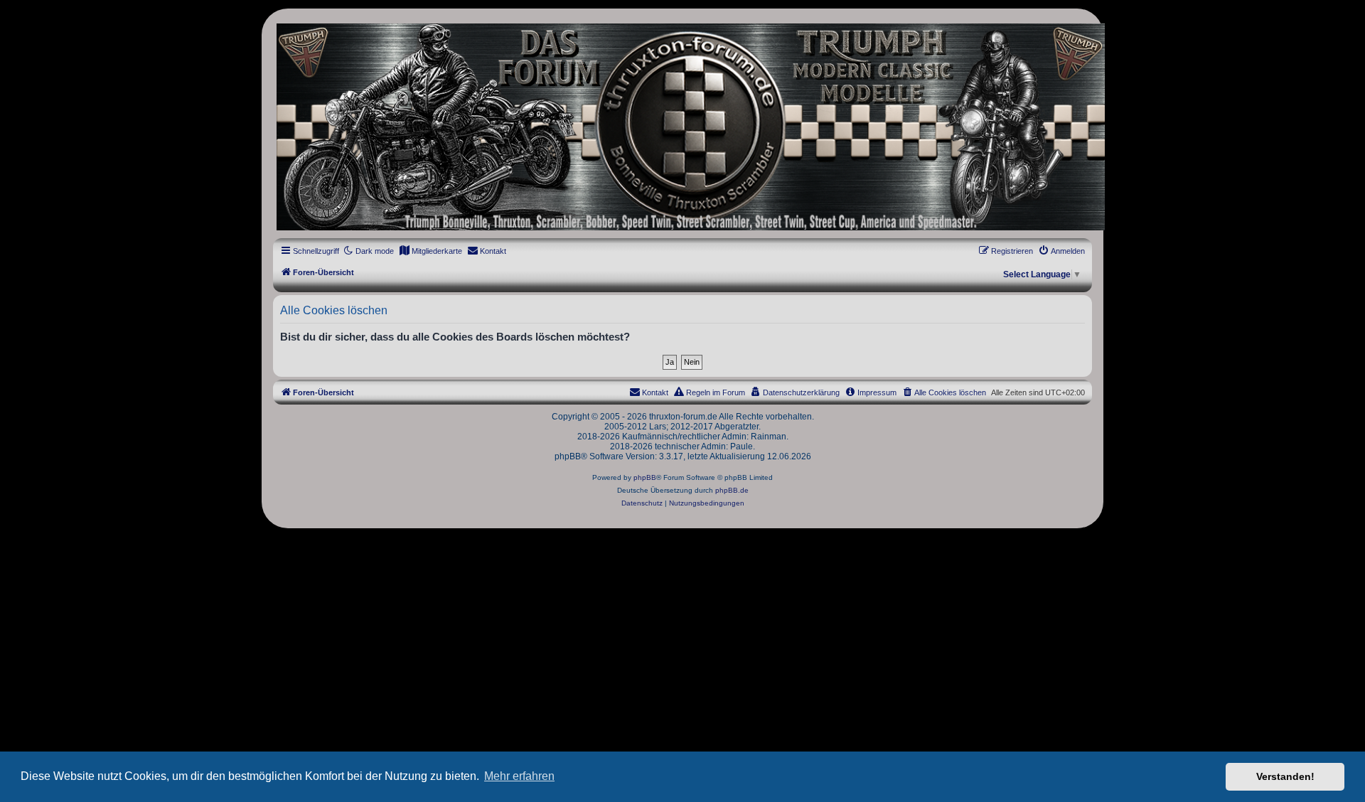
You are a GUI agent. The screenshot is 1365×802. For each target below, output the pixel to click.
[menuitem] (430, 251)
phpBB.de (732, 490)
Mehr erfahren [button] (519, 776)
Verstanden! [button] (1285, 776)
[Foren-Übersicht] (682, 126)
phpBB (644, 477)
